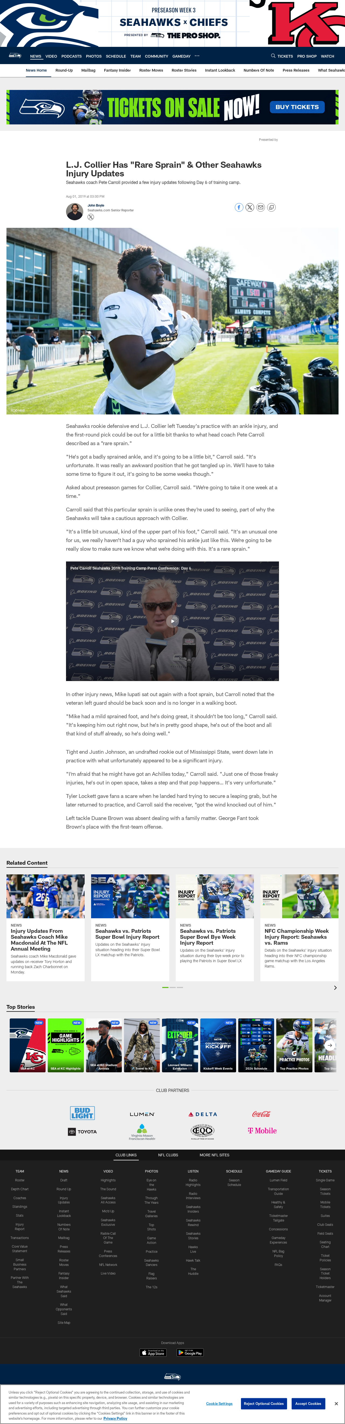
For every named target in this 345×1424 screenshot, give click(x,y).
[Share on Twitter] (250, 210)
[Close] (336, 1404)
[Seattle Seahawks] (172, 1377)
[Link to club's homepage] (15, 55)
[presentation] (336, 988)
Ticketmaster (325, 1287)
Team (20, 1171)
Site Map (64, 1322)
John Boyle (96, 205)
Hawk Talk (193, 1260)
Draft (63, 1180)
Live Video (108, 1273)
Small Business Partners (19, 1264)
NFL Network (108, 1264)
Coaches (19, 1198)
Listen (193, 1171)
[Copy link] (271, 207)
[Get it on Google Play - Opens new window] (190, 1355)
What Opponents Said (64, 1309)
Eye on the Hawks (151, 1184)
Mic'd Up (108, 1211)
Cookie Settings (219, 1403)
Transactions (20, 1238)
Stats (19, 1215)
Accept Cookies (308, 1403)
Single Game (325, 1180)
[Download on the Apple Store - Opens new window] (153, 1353)
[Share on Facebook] (239, 210)
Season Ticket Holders (325, 1273)
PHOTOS (151, 1171)
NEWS (63, 1171)
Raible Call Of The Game (108, 1237)
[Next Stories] (330, 1045)
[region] (172, 1404)
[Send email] (260, 210)
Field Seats (325, 1233)
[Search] (273, 55)
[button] (172, 621)
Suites (325, 1215)
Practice (151, 1251)
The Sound (108, 1189)
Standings (19, 1206)
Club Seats (325, 1224)
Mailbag (64, 1238)
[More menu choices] (197, 56)
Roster (20, 1180)
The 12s (151, 1287)
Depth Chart (20, 1189)
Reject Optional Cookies (264, 1403)
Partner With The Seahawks (20, 1282)
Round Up (64, 1189)
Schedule (234, 1171)
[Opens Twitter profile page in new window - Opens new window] (91, 217)
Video (108, 1171)
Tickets (325, 1171)
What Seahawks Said (64, 1291)
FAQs (278, 1264)
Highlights (108, 1180)
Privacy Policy (115, 1418)
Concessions (278, 1229)
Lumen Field (278, 1180)
